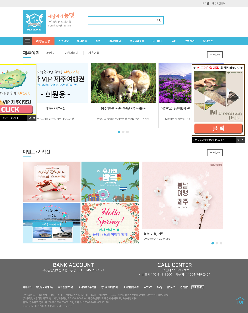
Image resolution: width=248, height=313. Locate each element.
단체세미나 (115, 41)
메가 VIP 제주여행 (55, 108)
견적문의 (184, 287)
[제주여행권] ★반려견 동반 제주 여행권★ (123, 108)
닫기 (239, 140)
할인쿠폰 (208, 41)
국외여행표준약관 (109, 287)
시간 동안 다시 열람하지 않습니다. (208, 140)
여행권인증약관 (66, 287)
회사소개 (27, 287)
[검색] (159, 20)
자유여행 (93, 53)
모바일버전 (197, 287)
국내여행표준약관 (87, 287)
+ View (215, 54)
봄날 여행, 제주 (154, 234)
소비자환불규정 (131, 287)
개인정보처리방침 (44, 287)
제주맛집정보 (218, 3)
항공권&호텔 (137, 41)
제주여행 (64, 41)
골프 (97, 41)
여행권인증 (43, 41)
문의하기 (190, 41)
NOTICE (157, 41)
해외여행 (82, 41)
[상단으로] (240, 301)
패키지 (50, 53)
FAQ (173, 41)
